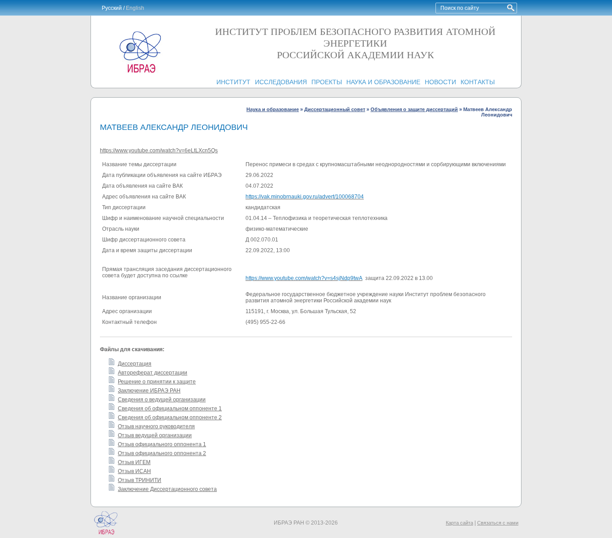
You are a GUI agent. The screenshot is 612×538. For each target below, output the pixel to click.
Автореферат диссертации (152, 373)
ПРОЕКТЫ (326, 82)
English (135, 8)
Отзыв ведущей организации (155, 435)
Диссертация (134, 364)
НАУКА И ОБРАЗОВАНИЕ (383, 82)
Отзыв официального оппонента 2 (162, 453)
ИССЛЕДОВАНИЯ (281, 82)
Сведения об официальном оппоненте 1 (170, 408)
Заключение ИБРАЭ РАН (149, 390)
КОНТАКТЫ (478, 82)
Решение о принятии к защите (157, 382)
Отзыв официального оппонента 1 (162, 444)
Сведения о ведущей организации (162, 399)
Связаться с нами (497, 522)
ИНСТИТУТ (233, 82)
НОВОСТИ (440, 82)
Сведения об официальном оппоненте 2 (170, 417)
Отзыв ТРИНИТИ (139, 480)
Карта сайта (459, 522)
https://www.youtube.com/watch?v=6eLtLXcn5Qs (159, 150)
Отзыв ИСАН (134, 471)
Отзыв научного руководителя (156, 426)
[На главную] (140, 72)
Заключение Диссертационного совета (167, 489)
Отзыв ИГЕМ (134, 462)
